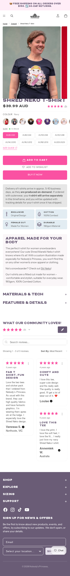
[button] (29, 330)
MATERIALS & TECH (23, 294)
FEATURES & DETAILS (25, 303)
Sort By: (45, 351)
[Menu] (4, 16)
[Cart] (66, 16)
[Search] (12, 16)
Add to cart (37, 160)
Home (5, 24)
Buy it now (35, 175)
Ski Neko (46, 268)
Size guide (9, 148)
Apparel (14, 24)
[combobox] (22, 551)
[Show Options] (40, 551)
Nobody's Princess (39, 566)
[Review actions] (28, 363)
